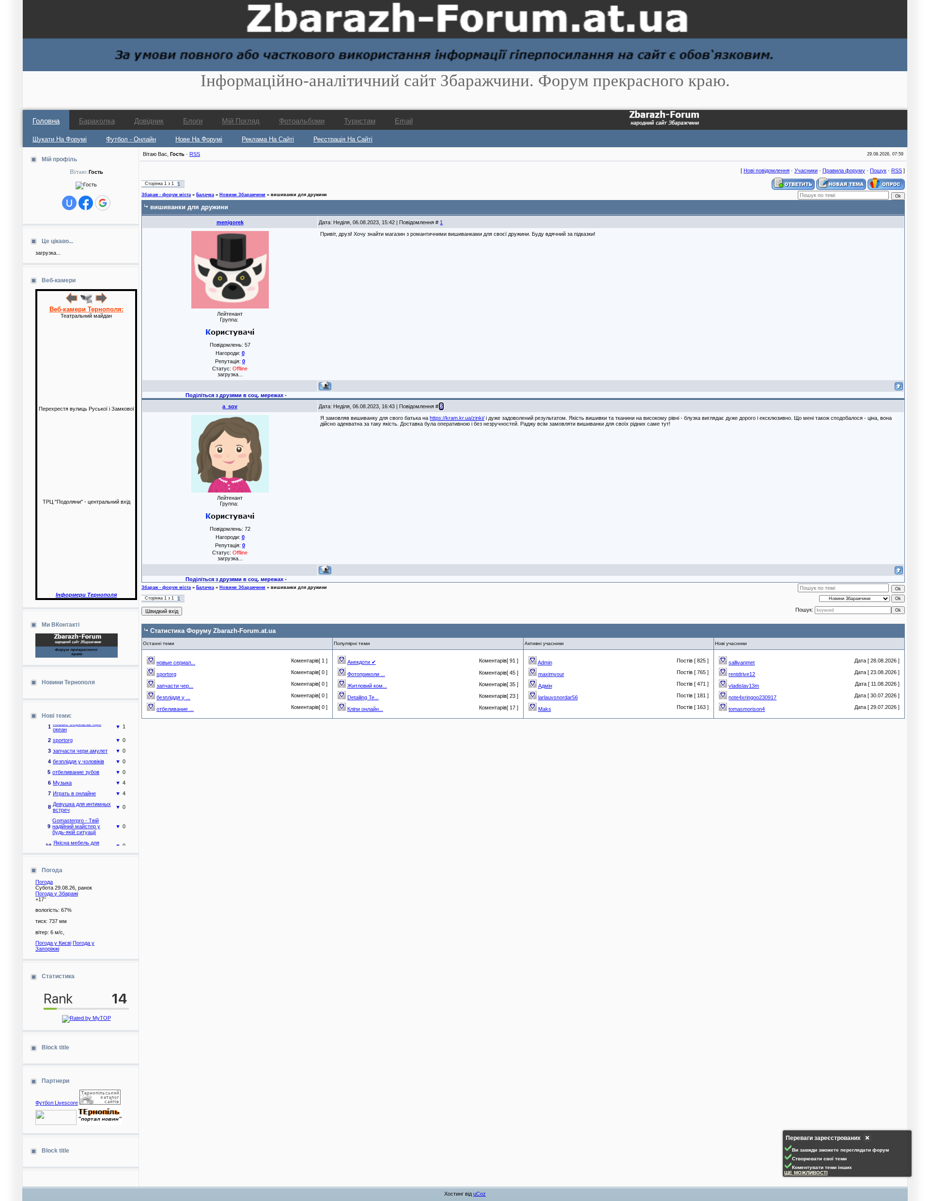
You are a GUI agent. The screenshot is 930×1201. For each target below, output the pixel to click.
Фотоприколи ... (366, 674)
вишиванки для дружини (299, 194)
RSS (194, 154)
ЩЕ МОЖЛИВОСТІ (806, 1172)
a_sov (229, 406)
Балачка (205, 194)
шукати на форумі (59, 139)
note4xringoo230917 (752, 697)
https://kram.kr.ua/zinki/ (457, 418)
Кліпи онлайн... (365, 709)
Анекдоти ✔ (361, 662)
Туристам (359, 121)
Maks (544, 709)
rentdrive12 (741, 674)
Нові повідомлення (767, 170)
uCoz (479, 1194)
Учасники (806, 170)
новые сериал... (175, 662)
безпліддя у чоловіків (78, 754)
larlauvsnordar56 (558, 697)
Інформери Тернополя (86, 595)
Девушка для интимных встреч (82, 799)
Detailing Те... (363, 697)
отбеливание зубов (75, 765)
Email (404, 121)
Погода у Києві (53, 943)
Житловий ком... (367, 686)
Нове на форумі (198, 139)
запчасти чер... (174, 686)
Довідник (149, 121)
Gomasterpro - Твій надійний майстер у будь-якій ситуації (76, 819)
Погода (44, 882)
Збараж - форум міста (166, 194)
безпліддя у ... (173, 697)
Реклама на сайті (268, 139)
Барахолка (97, 121)
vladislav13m (743, 686)
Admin (545, 662)
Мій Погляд (241, 121)
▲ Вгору (19, 17)
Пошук (878, 170)
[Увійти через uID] (69, 203)
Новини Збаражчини (242, 194)
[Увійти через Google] (102, 203)
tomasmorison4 (746, 709)
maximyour (551, 674)
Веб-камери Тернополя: (86, 309)
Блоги (192, 121)
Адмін (545, 686)
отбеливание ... (175, 709)
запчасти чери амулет (80, 743)
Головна (46, 121)
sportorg (63, 733)
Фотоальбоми (302, 121)
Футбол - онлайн (131, 139)
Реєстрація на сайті (342, 139)
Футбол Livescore (56, 1103)
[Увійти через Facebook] (85, 203)
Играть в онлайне (74, 786)
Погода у (56, 893)
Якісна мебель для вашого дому (76, 838)
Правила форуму (843, 170)
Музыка (62, 775)
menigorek (230, 222)
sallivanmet (741, 662)
